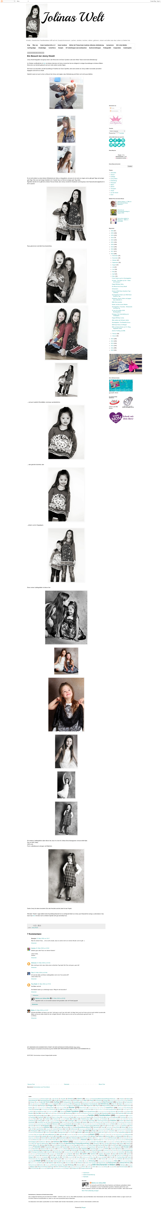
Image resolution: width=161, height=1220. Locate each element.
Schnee (80, 1150)
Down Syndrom (62, 45)
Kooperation (117, 48)
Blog (28, 45)
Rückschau (100, 1148)
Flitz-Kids (101, 1117)
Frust (46, 1120)
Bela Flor (114, 1104)
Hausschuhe (94, 1123)
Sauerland (36, 1150)
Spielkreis (101, 1153)
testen (105, 1157)
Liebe (112, 1134)
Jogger (129, 1127)
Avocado (90, 1102)
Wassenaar (68, 1162)
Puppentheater (91, 1147)
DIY (56, 1111)
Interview (66, 1127)
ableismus (87, 1098)
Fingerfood (88, 1117)
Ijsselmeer (124, 1125)
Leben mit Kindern (38, 1134)
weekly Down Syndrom (90, 1162)
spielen (84, 1154)
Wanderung (60, 1162)
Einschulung (69, 1113)
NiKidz (113, 1141)
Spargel (64, 1153)
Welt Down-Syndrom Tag (58, 1165)
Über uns (35, 45)
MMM (120, 1137)
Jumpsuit (55, 1129)
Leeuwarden (69, 1134)
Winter (57, 1166)
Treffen (91, 1158)
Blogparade (90, 1105)
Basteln (56, 1104)
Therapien (113, 188)
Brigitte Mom (59, 1107)
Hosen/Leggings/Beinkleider (92, 1125)
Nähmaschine (76, 1141)
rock (53, 1148)
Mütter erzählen (104, 1139)
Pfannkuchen (69, 1145)
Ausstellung (77, 1102)
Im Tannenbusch (33, 1127)
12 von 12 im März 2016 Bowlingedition (118, 311)
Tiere (52, 1158)
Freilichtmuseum (85, 1119)
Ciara (58, 1109)
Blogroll (98, 1105)
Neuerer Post (31, 1084)
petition (53, 1145)
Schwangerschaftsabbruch (37, 1152)
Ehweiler (31, 1113)
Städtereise (70, 1155)
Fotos (34, 1119)
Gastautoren (110, 45)
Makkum (100, 1136)
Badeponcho (37, 1103)
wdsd (74, 1162)
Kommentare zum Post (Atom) (42, 1087)
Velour (85, 1160)
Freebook (75, 1119)
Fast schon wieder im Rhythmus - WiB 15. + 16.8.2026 (123, 220)
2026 (112, 230)
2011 (112, 348)
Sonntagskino (52, 1153)
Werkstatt (79, 1165)
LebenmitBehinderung (50, 1134)
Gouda (111, 1122)
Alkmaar (75, 1100)
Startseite (66, 1084)
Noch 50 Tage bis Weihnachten (40, 1143)
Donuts (62, 1111)
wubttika (89, 1166)
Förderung (114, 1117)
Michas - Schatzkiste (99, 1137)
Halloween (55, 1124)
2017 (112, 251)
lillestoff (38, 1136)
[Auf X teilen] (37, 925)
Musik (97, 1139)
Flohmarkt (108, 1117)
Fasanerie (130, 1115)
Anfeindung (98, 1100)
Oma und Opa (105, 1143)
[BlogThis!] (35, 925)
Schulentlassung (107, 1150)
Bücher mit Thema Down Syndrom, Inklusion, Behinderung (86, 45)
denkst (31, 1111)
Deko (120, 1109)
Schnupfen (87, 1150)
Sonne (34, 1153)
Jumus (61, 1129)
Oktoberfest (96, 1143)
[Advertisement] (66, 1070)
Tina (32, 972)
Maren (114, 1136)
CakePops (101, 1107)
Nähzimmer (83, 1141)
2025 (112, 233)
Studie (129, 1155)
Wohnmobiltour (64, 1166)
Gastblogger (71, 1120)
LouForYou (51, 1136)
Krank (52, 1132)
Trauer (86, 1158)
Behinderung (104, 1104)
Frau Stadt (34, 984)
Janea (103, 1127)
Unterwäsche (128, 1158)
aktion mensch (67, 1100)
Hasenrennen (87, 1123)
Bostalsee (128, 1105)
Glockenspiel (105, 1122)
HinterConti (38, 1125)
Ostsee (128, 1143)
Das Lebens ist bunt (101, 1109)
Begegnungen (77, 1104)
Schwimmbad (58, 1152)
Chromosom (52, 1109)
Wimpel (52, 1166)
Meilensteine (62, 1138)
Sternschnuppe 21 (89, 1155)
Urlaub (112, 190)
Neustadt (108, 1141)
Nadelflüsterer (42, 1141)
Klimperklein (101, 1130)
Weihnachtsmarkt (33, 1165)
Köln (118, 1130)
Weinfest (41, 1165)
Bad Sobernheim (128, 1102)
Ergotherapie (121, 1113)
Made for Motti (86, 1136)
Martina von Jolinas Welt (42, 998)
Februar (114, 333)
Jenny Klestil (35, 927)
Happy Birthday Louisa (118, 317)
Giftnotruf (91, 1122)
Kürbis (92, 1132)
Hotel (104, 1125)
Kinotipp (70, 1130)
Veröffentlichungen (108, 1160)
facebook (70, 1115)
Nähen (112, 184)
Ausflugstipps (31, 48)
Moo (66, 1139)
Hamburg (62, 1123)
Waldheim (51, 1162)
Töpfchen (77, 1158)
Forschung (123, 1117)
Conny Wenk (114, 178)
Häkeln (48, 1124)
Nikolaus (118, 1141)
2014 (112, 341)
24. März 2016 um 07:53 (44, 984)
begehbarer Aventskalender (90, 1104)
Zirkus (115, 1166)
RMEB (49, 1148)
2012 (112, 345)
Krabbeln (47, 1132)
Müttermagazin (112, 1139)
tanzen (45, 1157)
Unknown (34, 962)
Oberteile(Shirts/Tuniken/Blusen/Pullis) (77, 1143)
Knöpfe (107, 1130)
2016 (112, 253)
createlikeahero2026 (81, 1109)
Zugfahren (49, 1168)
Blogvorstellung (106, 1105)
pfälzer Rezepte (60, 1145)
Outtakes (31, 1145)
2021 (112, 242)
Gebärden (79, 1120)
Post (112, 1145)
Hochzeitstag (55, 1125)
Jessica (33, 948)
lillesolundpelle (31, 1136)
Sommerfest (121, 1152)
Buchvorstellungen (95, 48)
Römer (66, 1148)
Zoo (131, 1166)
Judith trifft (31, 1129)
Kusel (108, 1132)
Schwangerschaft (127, 1150)
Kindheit (61, 1130)
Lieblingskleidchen (119, 1134)
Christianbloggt (45, 1109)
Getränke (78, 1122)
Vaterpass (75, 1160)
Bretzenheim (50, 1107)
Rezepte (60, 48)
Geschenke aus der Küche (44, 1122)
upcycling (31, 1161)
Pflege (75, 1145)
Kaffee (67, 1129)
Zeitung (105, 1166)
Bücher (71, 1107)
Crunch (89, 1109)
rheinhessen (43, 1148)
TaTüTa (64, 1157)
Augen (37, 1102)
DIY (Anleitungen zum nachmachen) (76, 48)
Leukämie (102, 1134)
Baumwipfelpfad (64, 1103)
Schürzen (120, 1150)
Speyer (77, 1153)
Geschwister (56, 1122)
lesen (112, 194)
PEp (48, 1145)
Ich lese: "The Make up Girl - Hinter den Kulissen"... (121, 281)
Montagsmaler (61, 1139)
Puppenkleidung (83, 1147)
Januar (114, 336)
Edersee (129, 1111)
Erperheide (31, 1115)
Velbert (80, 1161)
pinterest (85, 1145)
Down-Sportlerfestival (89, 1111)
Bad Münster (119, 1102)
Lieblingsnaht (128, 1134)
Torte (81, 1158)
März (113, 276)
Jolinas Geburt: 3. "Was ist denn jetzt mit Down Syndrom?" (124, 203)
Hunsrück (109, 1125)
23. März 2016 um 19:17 (43, 938)
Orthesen (114, 1143)
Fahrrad (81, 1115)
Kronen (69, 1132)
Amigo (91, 1100)
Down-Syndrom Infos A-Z (47, 45)
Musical (92, 1139)
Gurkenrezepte (121, 1122)
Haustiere (101, 1124)
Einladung (50, 1113)
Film (83, 1117)
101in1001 (113, 172)
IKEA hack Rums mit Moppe (119, 324)
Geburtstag (91, 1120)
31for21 (113, 174)
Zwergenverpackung (85, 1168)
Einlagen (55, 1113)
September (115, 262)
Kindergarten (34, 1130)
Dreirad (105, 1111)
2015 (112, 338)
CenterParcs (52, 48)
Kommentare (114, 111)
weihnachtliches (125, 1162)
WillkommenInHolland (42, 1166)
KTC (74, 1132)
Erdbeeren (113, 1113)
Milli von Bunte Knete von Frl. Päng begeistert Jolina (121, 327)
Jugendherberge (40, 1129)
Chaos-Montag (127, 1107)
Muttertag (128, 1139)
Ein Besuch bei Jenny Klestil (119, 286)
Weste (85, 1164)
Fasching (32, 1117)
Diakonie (48, 1111)
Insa (54, 1127)
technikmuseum (85, 1157)
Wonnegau (78, 1166)
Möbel (130, 1137)
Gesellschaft (65, 1122)
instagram (59, 1127)
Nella (88, 1141)
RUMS (106, 1148)
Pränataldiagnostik (125, 1145)
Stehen (76, 1155)
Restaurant (118, 1147)
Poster (116, 1145)
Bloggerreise (70, 1105)
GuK (115, 1122)
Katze (114, 1129)
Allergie (80, 1100)
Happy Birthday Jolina (118, 284)
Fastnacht (40, 1117)
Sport (114, 1153)
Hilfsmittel (31, 1125)
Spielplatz (108, 1153)
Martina (37, 1138)
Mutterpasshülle (120, 1139)
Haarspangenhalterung (40, 1123)
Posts (112, 108)
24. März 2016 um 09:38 (58, 998)
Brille (65, 1107)
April (113, 274)
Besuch (30, 1105)
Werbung (70, 1165)
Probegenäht (107, 48)
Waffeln (40, 1162)
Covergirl (74, 1109)
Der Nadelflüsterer (39, 1111)
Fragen (41, 1119)
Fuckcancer (51, 1120)
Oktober (114, 260)
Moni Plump (53, 1139)
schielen (62, 1150)
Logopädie (44, 1136)
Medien (54, 1138)
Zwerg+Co (67, 1168)
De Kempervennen (111, 1109)
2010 (112, 350)
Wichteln (122, 1165)
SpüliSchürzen (45, 1155)
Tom (72, 1158)
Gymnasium (128, 1122)
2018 (112, 249)
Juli (113, 267)
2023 (112, 237)
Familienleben (104, 1115)
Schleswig (73, 1150)
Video (115, 1161)
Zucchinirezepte (35, 1168)
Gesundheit (71, 1122)
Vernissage (100, 1160)
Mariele (119, 1136)
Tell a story (93, 1157)
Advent (128, 1098)
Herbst (113, 1124)
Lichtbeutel (107, 1134)
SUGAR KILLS (39, 1157)
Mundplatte (77, 1139)
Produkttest (57, 1147)
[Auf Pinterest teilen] (40, 925)
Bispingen (42, 1105)
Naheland (56, 1142)
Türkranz (103, 1158)
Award (94, 1102)
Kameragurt (95, 1129)
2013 (112, 343)
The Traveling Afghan (120, 1157)
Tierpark (59, 1158)
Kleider (94, 1130)
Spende (70, 1153)
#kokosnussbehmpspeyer (34, 1098)
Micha (33, 1010)
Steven (96, 1155)
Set (74, 1152)
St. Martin (57, 1155)
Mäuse (48, 1138)
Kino (66, 1130)
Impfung (40, 1127)
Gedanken (113, 1120)
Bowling (30, 1107)
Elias (76, 1113)
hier (45, 63)
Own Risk (37, 1145)
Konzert (129, 1130)
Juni (113, 269)
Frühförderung (32, 1120)
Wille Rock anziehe (117, 302)
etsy (51, 1115)
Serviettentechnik (68, 1152)
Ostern (121, 1143)
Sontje (58, 1153)
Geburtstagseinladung (102, 1120)
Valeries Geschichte (66, 1161)
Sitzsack (105, 1152)
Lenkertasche (80, 1134)
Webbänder (80, 1162)
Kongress (123, 1130)
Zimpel (110, 1166)
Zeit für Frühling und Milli (118, 330)
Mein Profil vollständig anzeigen (90, 1190)
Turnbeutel (109, 1158)
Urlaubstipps (42, 48)
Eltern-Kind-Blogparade (83, 1113)
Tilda (65, 1158)
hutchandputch (117, 1125)
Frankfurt (47, 1119)
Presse (30, 1147)
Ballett (43, 1104)
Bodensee (121, 1105)
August (114, 264)
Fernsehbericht (65, 1117)
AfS (56, 1100)
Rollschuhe (60, 1148)
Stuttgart (31, 1157)
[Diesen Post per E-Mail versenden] (34, 925)
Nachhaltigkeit (32, 1141)
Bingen (36, 1105)
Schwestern (115, 288)
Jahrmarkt (96, 1127)
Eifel (37, 1113)
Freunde (111, 1118)
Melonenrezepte (84, 1138)
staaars (64, 1155)
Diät (52, 1111)
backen (99, 1102)
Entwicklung (114, 180)
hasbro (81, 1123)
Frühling (39, 1120)
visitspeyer (129, 1161)
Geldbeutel (128, 1120)
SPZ (52, 1155)
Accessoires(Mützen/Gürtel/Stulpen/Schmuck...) (104, 1098)
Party (43, 1145)
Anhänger (105, 1100)
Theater (129, 1157)
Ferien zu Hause (56, 1117)
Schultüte (114, 1150)
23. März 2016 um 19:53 (42, 948)
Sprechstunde (31, 1155)
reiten (106, 1147)
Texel (111, 1157)
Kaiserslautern (82, 1129)
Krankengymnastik (61, 1132)
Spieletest (93, 1153)
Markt (125, 1136)
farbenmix (123, 1115)
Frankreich (55, 1119)
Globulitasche (98, 1122)
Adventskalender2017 (46, 1100)
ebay (124, 1111)
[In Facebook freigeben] (38, 925)
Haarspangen (31, 1123)
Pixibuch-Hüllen (92, 1145)
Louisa (57, 1136)
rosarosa (84, 1148)
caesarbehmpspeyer (93, 1107)
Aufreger (32, 1102)
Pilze (80, 1145)
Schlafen (67, 1150)
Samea (119, 1148)
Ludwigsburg (64, 1136)
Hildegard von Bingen (126, 1123)
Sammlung (126, 1148)
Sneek (110, 1152)
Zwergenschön (75, 1168)
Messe (91, 1138)
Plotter (106, 1145)
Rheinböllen (35, 1148)
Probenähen (37, 1147)
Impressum (86, 1172)
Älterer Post (102, 1084)
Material (43, 1138)
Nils (29, 1143)
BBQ (71, 1104)
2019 (112, 246)
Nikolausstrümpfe (126, 1141)
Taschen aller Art (54, 1157)
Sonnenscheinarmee (42, 1153)
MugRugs (71, 1139)
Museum (84, 1139)
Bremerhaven (42, 1107)
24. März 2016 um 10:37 (41, 1010)
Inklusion (46, 1127)
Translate (121, 133)
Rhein (30, 1148)
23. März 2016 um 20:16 (43, 962)
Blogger (50, 1105)
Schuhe (93, 1150)
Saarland (113, 1148)
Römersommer (75, 1148)
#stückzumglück (45, 1098)
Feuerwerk (78, 1117)
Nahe (49, 1141)
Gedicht (122, 1120)
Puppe (76, 1147)
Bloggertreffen (80, 1105)
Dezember (115, 255)
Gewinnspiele (127, 48)
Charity (30, 1109)
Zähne (94, 1166)
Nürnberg (61, 1143)
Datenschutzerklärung (89, 1174)
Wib (89, 1165)
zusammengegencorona (58, 1168)
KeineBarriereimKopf (121, 1129)
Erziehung (38, 1115)
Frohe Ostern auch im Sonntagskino (121, 278)
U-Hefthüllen (120, 1158)
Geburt (84, 1120)
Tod (68, 1158)
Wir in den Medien (121, 45)
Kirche (75, 1130)
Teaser (78, 1157)
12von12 (70, 1099)
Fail (85, 1115)
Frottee (129, 1118)
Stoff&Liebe (118, 1155)
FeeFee (48, 1117)
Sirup (101, 1152)
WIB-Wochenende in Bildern (103, 1165)
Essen (45, 1115)
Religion (111, 1147)
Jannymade (108, 1127)
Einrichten (61, 1113)
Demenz (125, 1109)
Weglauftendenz (102, 1162)
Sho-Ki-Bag (88, 1152)
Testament (100, 1157)
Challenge (120, 1107)
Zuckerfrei (43, 1168)
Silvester (94, 1152)
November (115, 258)
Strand (124, 1155)
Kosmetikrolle (31, 1132)
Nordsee (53, 1143)
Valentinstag (56, 1161)
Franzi (61, 1118)
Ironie (71, 1127)
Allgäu (85, 1100)
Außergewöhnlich (67, 1102)
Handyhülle (68, 1124)
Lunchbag (71, 1136)
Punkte (71, 1147)
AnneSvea (112, 1100)
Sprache (129, 1153)
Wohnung (72, 1166)
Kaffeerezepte (74, 1129)
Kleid (86, 1131)
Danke (94, 1109)
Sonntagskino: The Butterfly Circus (121, 322)
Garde (57, 1120)
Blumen (115, 1105)
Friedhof (124, 1118)
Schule (99, 1150)
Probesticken (48, 1147)
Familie (91, 1115)
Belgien (120, 1104)
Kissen (80, 1130)
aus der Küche (114, 192)
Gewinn (85, 1122)
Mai (113, 271)
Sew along (80, 1152)
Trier (97, 1158)
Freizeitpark (104, 1119)
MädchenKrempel (78, 1136)
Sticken (112, 186)
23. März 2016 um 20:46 (40, 972)
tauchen (69, 1157)
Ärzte (117, 1100)
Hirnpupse (113, 182)
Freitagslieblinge (96, 1118)
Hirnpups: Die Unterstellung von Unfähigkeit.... (120, 314)
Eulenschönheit (57, 1115)
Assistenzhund (123, 1100)
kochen (112, 1130)
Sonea (128, 1152)
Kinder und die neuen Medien (120, 304)
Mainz (94, 1136)
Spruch (38, 1155)
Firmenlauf (95, 1117)
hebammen (107, 1123)
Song (30, 1153)
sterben (81, 1155)
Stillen (109, 1155)
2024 (112, 235)
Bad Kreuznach (108, 1102)
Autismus (84, 1102)
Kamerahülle (102, 1129)
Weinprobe (47, 1164)
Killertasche (129, 1129)
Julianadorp (48, 1129)
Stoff (113, 1155)
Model (30, 1139)
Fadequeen (75, 1115)
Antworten (34, 943)
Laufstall (30, 1134)
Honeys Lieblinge (79, 1125)
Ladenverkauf (114, 1132)
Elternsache (92, 1113)
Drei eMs (100, 1111)
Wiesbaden (130, 1164)
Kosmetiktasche (40, 1132)
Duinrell (119, 1111)
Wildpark (32, 1166)
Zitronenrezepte (123, 1166)
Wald (45, 1162)
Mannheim (108, 1136)
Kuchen (80, 1132)
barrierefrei (50, 1103)
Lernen (86, 1134)
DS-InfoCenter (112, 1111)
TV (114, 1158)
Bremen (36, 1107)
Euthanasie (64, 1115)
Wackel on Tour (33, 1162)
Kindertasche (54, 1130)
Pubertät (64, 1147)
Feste (71, 1117)
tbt (73, 1157)
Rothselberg (93, 1148)
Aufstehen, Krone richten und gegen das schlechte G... (121, 299)
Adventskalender (33, 1100)
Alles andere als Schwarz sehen (120, 320)
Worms (83, 1166)
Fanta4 (117, 1115)
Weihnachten (112, 1162)
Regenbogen (100, 1147)
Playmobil (100, 1145)
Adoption (122, 1098)
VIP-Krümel (123, 1160)
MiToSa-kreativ (113, 1138)
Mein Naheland (73, 1138)
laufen (129, 1132)
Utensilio (48, 1161)
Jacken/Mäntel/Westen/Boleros (82, 1127)
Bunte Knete (83, 1107)
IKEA (131, 1125)
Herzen (119, 1123)
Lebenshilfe (62, 1134)
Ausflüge (113, 176)
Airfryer (60, 1100)
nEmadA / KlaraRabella (97, 1141)
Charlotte (36, 1109)
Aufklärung (129, 1100)
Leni (74, 1134)
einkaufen (43, 1113)
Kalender (89, 1129)
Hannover (75, 1124)
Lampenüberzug (122, 1132)
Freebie (67, 1119)
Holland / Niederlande (66, 1125)
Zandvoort (100, 1166)
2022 (112, 240)
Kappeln (109, 1129)
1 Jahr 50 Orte (54, 1098)
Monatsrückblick (44, 1139)
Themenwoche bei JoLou (35, 1158)
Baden (31, 1103)
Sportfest (121, 1153)
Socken (115, 1152)
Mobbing (125, 1137)
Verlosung (92, 1161)
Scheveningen (56, 1150)
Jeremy (123, 1127)
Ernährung (128, 1113)
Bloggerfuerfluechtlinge (61, 1105)
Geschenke (32, 1122)
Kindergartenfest (45, 1130)
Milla (106, 1137)
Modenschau (36, 1139)
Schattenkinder (46, 1150)
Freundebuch (117, 1118)
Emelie (98, 1113)
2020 (112, 244)
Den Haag (130, 1109)
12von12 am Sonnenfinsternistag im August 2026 (123, 211)
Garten (63, 1120)
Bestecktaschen (127, 1103)
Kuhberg (87, 1132)
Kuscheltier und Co (100, 1132)
